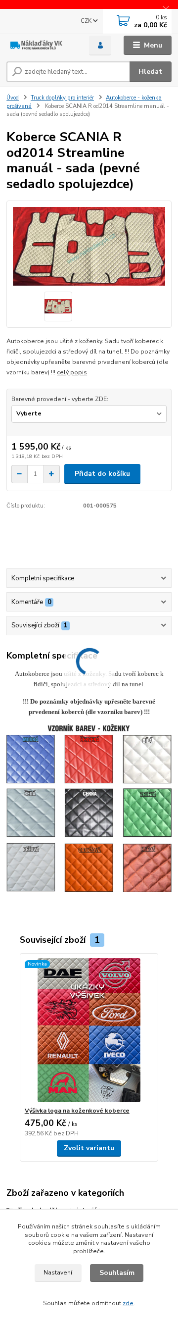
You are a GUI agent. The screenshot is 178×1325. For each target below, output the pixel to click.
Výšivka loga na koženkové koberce (77, 1111)
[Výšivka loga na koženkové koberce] (89, 1030)
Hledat (150, 71)
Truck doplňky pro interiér (62, 98)
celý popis (72, 372)
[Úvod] (40, 45)
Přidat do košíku (102, 473)
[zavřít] (166, 9)
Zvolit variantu (89, 1148)
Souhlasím (116, 1272)
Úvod (12, 98)
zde (128, 1303)
